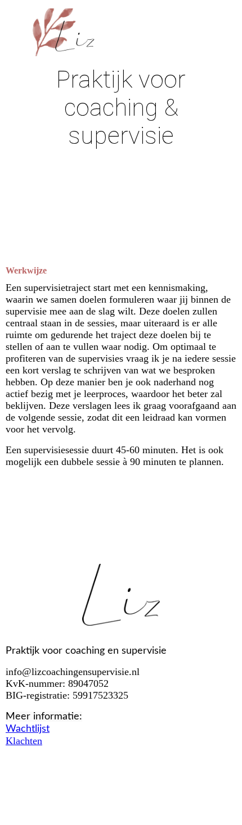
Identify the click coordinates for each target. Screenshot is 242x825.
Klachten (24, 740)
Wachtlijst (28, 729)
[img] (121, 32)
